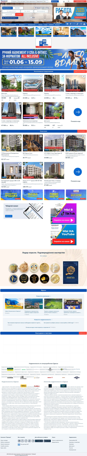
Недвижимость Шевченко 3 (19, 376)
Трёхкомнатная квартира (30, 121)
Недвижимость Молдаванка (8, 372)
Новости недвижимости (42, 320)
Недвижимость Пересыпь (33, 372)
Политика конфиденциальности (21, 455)
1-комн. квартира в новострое (74, 93)
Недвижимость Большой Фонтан (50, 367)
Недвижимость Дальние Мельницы (65, 367)
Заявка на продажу (80, 1)
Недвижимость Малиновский (58, 369)
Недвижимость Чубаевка (7, 376)
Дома (26, 35)
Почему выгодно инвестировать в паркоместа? (38, 327)
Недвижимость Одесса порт (21, 372)
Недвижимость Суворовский (23, 374)
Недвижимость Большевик (36, 367)
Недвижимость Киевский (19, 369)
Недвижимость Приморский (62, 372)
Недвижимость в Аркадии (7, 367)
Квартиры (8, 35)
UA (67, 1)
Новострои (78, 35)
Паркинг (25, 93)
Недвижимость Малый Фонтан (71, 369)
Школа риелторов (21, 1)
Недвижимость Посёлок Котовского (47, 372)
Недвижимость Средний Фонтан (8, 374)
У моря (33, 17)
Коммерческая (61, 35)
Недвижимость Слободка (75, 372)
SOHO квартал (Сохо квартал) (74, 153)
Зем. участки (43, 35)
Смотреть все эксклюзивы (79, 71)
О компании (14, 1)
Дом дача (4, 93)
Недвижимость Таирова (35, 374)
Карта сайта (3, 448)
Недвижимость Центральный (47, 374)
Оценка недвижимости (31, 1)
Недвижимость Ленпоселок (32, 369)
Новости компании (42, 296)
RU (68, 1)
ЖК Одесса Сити (27, 153)
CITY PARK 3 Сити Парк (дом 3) (53, 153)
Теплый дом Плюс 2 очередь (52, 180)
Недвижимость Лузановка (44, 369)
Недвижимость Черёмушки (61, 374)
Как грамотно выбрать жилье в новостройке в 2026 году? (59, 322)
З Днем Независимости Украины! (13, 311)
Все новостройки (81, 131)
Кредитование (40, 1)
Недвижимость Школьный (32, 376)
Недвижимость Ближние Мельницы (21, 367)
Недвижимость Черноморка (74, 374)
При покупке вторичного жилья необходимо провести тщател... (24, 322)
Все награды (43, 256)
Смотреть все (82, 333)
